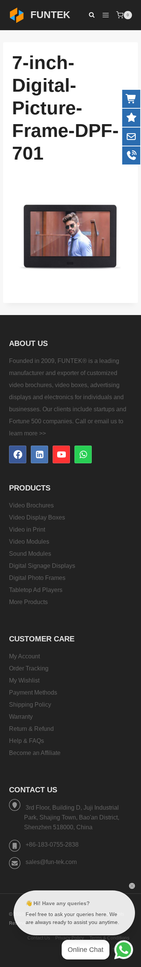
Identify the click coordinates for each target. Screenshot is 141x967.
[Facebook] (17, 454)
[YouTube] (61, 454)
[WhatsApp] (83, 454)
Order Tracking (29, 668)
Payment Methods (33, 692)
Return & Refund (31, 729)
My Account (24, 656)
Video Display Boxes (37, 517)
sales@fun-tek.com (51, 862)
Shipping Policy (30, 704)
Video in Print (27, 529)
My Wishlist (24, 680)
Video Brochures (31, 505)
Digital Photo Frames (37, 578)
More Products (28, 602)
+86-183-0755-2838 (52, 844)
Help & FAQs (26, 741)
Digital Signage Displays (42, 566)
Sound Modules (30, 553)
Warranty (21, 716)
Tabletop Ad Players (35, 590)
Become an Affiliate (35, 753)
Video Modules (29, 541)
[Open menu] (105, 15)
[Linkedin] (39, 454)
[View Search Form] (88, 15)
